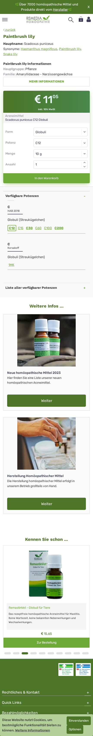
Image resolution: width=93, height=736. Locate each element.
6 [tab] (51, 653)
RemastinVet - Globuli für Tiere (29, 608)
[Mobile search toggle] (71, 20)
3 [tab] (25, 653)
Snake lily (10, 54)
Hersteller (60, 10)
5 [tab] (42, 653)
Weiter (46, 400)
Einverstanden (79, 721)
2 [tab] (16, 653)
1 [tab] (7, 653)
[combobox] (61, 142)
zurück (10, 30)
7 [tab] (59, 653)
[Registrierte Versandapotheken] (66, 669)
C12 (12, 228)
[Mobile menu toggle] (5, 20)
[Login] (89, 19)
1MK (11, 265)
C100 (48, 228)
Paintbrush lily (70, 49)
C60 (38, 228)
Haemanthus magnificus (39, 49)
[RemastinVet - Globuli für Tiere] (46, 574)
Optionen (75, 729)
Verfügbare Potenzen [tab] (22, 196)
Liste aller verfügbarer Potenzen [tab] (31, 288)
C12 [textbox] (38, 143)
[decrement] (85, 167)
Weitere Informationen (32, 730)
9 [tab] (77, 653)
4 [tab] (33, 653)
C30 (29, 228)
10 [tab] (85, 653)
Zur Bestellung (46, 642)
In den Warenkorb (46, 178)
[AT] (38, 19)
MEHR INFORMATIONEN (46, 81)
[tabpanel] (46, 596)
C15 (20, 228)
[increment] (85, 162)
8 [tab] (68, 653)
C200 (59, 228)
